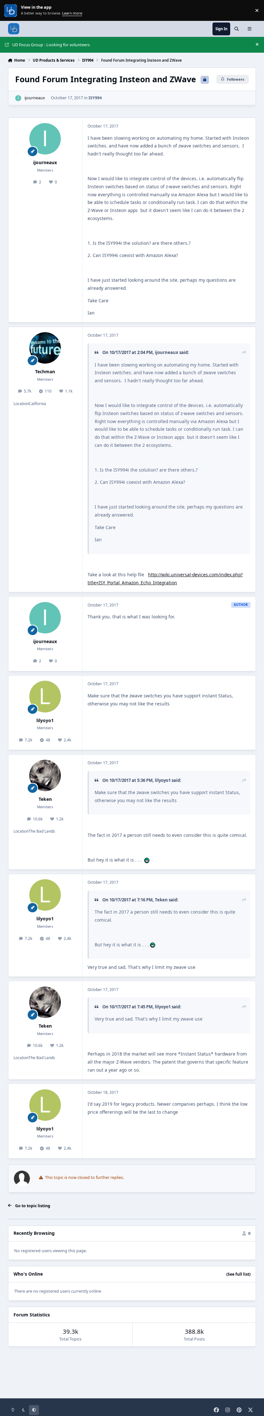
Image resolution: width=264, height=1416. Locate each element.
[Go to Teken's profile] (45, 775)
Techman (45, 371)
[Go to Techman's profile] (45, 348)
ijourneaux (34, 98)
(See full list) (238, 1274)
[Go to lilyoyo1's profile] (45, 696)
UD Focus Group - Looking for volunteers (51, 45)
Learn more (11, 10)
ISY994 (95, 98)
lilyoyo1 (45, 720)
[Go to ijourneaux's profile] (18, 98)
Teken (45, 799)
